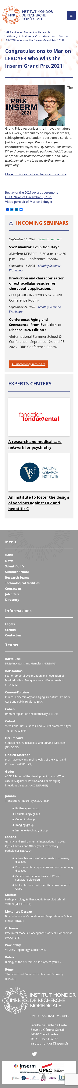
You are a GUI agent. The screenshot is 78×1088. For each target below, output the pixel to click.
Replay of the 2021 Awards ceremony (31, 192)
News (9, 560)
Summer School (17, 572)
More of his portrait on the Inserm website (35, 174)
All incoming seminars (28, 364)
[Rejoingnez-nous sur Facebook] (34, 1054)
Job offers (12, 594)
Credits (10, 629)
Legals (10, 624)
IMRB (9, 555)
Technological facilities (22, 583)
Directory (12, 599)
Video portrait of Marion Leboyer (28, 202)
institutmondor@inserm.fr (49, 1043)
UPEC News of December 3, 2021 (28, 197)
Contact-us (13, 588)
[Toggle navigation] (71, 15)
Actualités (25, 36)
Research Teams (17, 577)
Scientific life (14, 566)
